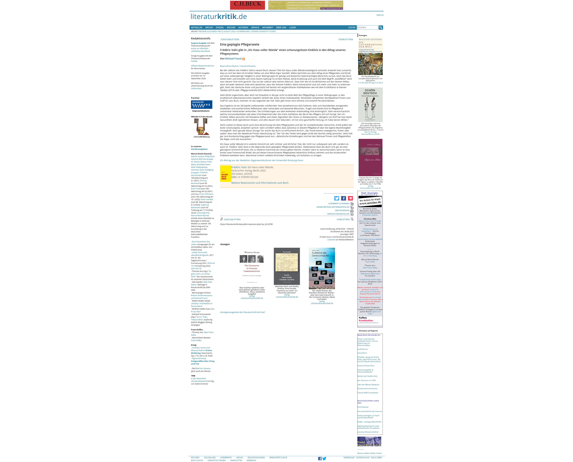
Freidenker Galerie (370, 215)
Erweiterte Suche (278, 457)
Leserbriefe (226, 457)
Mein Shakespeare (199, 167)
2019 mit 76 (196, 268)
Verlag (379, 15)
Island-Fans (362, 353)
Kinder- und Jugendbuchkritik (369, 421)
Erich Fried (195, 188)
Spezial (220, 27)
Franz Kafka (196, 340)
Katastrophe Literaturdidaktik (370, 239)
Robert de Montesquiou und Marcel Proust (201, 296)
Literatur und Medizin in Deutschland (201, 304)
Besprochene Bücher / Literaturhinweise (238, 66)
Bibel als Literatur (203, 368)
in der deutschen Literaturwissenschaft (200, 379)
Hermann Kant (197, 169)
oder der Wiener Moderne (368, 384)
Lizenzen (331, 239)
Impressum (349, 457)
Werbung (251, 460)
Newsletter (236, 460)
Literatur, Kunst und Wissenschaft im (201, 350)
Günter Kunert (197, 156)
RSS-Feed (195, 457)
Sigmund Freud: (202, 361)
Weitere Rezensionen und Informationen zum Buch (260, 182)
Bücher (231, 27)
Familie (194, 61)
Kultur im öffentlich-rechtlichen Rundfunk (200, 49)
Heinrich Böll (196, 159)
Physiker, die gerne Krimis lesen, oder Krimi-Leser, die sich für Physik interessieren (369, 359)
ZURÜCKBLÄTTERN (229, 39)
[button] (336, 198)
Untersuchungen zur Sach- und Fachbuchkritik (369, 416)
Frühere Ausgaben (208, 31)
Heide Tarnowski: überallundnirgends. (200, 253)
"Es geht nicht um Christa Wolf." (201, 274)
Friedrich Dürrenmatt (199, 173)
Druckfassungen (256, 457)
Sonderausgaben (199, 149)
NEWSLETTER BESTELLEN (338, 213)
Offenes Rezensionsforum (202, 65)
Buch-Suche (197, 460)
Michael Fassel (233, 58)
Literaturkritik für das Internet (370, 411)
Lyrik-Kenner (363, 349)
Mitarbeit (267, 27)
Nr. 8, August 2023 (226, 31)
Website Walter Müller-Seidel (369, 453)
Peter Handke (207, 199)
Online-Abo (196, 88)
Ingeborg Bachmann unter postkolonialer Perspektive (368, 427)
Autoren (243, 27)
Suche (351, 27)
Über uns (281, 27)
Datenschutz (362, 457)
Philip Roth (209, 156)
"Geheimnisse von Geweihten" (370, 230)
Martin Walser (200, 161)
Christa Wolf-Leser (365, 392)
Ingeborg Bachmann (200, 206)
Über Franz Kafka (370, 267)
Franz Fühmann (206, 194)
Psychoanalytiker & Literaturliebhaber (365, 371)
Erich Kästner (363, 407)
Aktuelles (196, 27)
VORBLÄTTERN (346, 39)
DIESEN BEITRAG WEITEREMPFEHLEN (332, 207)
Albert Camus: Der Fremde (370, 221)
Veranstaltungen (217, 460)
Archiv (209, 27)
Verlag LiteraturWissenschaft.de (252, 297)
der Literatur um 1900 (367, 380)
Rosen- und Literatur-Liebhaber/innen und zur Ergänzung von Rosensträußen (368, 342)
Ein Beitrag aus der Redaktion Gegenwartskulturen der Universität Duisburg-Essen (261, 160)
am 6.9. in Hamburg (372, 254)
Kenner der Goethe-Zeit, (368, 376)
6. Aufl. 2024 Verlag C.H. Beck (370, 82)
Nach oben (376, 457)
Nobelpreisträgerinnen (370, 273)
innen (375, 392)
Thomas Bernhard (199, 182)
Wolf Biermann (203, 164)
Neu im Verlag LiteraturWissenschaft (370, 133)
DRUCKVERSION (342, 210)
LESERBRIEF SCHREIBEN (338, 203)
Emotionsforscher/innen (368, 388)
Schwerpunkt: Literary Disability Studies (256, 31)
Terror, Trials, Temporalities (199, 318)
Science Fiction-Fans (366, 365)
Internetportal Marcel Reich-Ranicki (200, 214)
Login (292, 27)
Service (255, 27)
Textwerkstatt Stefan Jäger (370, 279)
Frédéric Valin (239, 167)
